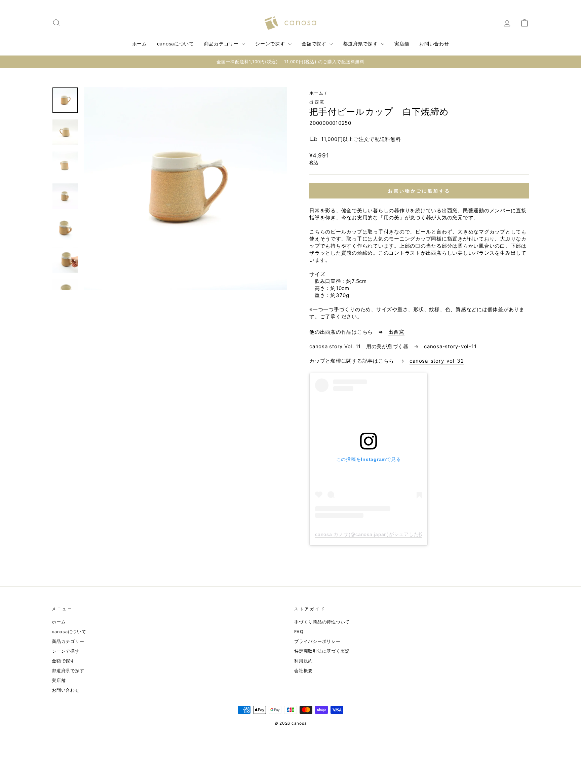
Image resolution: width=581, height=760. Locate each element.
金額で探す (315, 43)
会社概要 (303, 670)
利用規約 (303, 660)
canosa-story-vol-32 (437, 361)
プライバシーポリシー (317, 641)
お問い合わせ (434, 43)
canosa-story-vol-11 (450, 346)
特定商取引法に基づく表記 (322, 651)
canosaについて (175, 43)
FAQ (298, 631)
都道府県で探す (361, 43)
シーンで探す (270, 43)
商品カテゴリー (222, 43)
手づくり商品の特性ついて (322, 621)
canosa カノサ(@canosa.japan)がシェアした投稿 (372, 534)
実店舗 (401, 43)
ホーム (139, 43)
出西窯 (317, 101)
